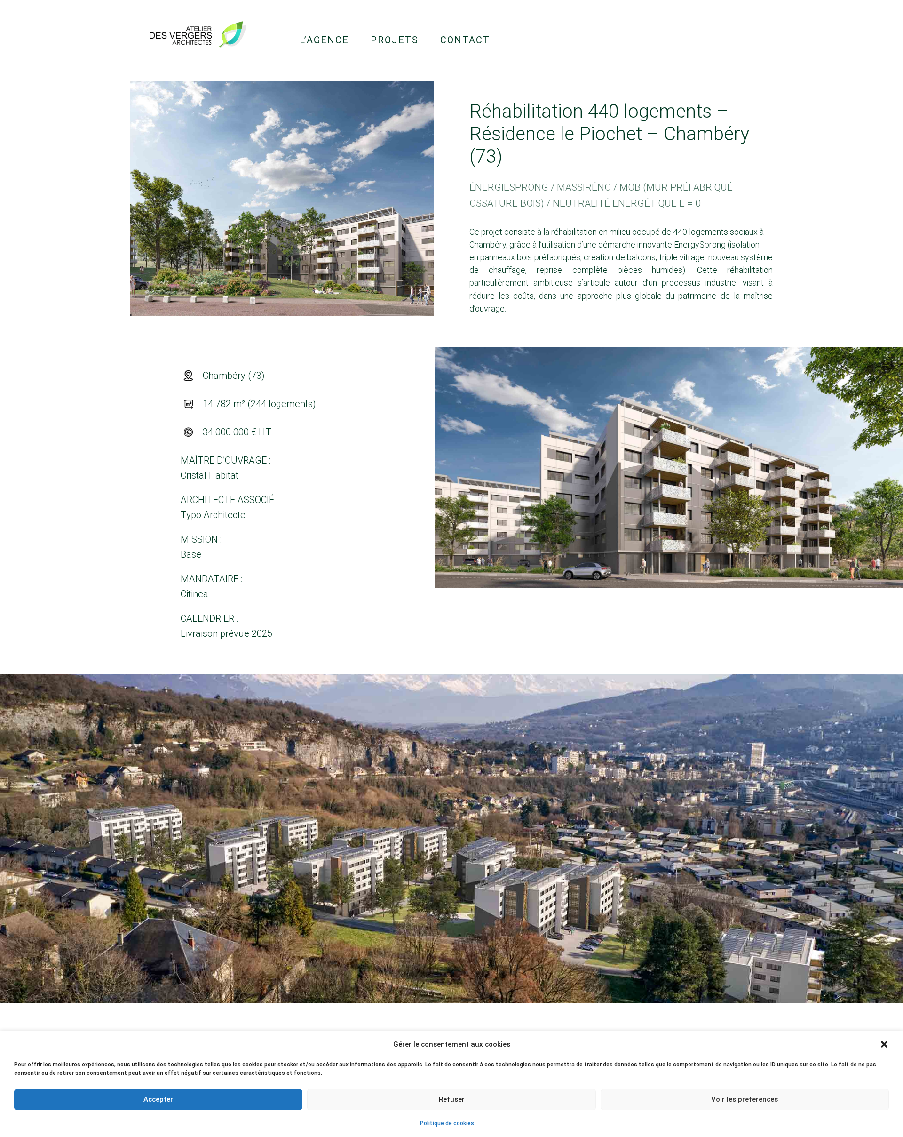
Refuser (452, 1099)
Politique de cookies (447, 1123)
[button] (884, 1044)
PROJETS (395, 40)
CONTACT (465, 40)
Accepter (158, 1099)
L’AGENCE (324, 40)
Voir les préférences (744, 1099)
